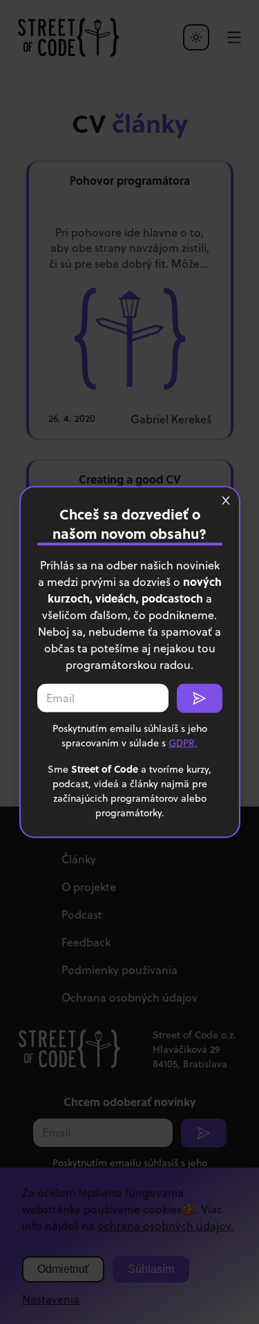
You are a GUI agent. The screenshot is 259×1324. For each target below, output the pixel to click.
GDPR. (183, 743)
